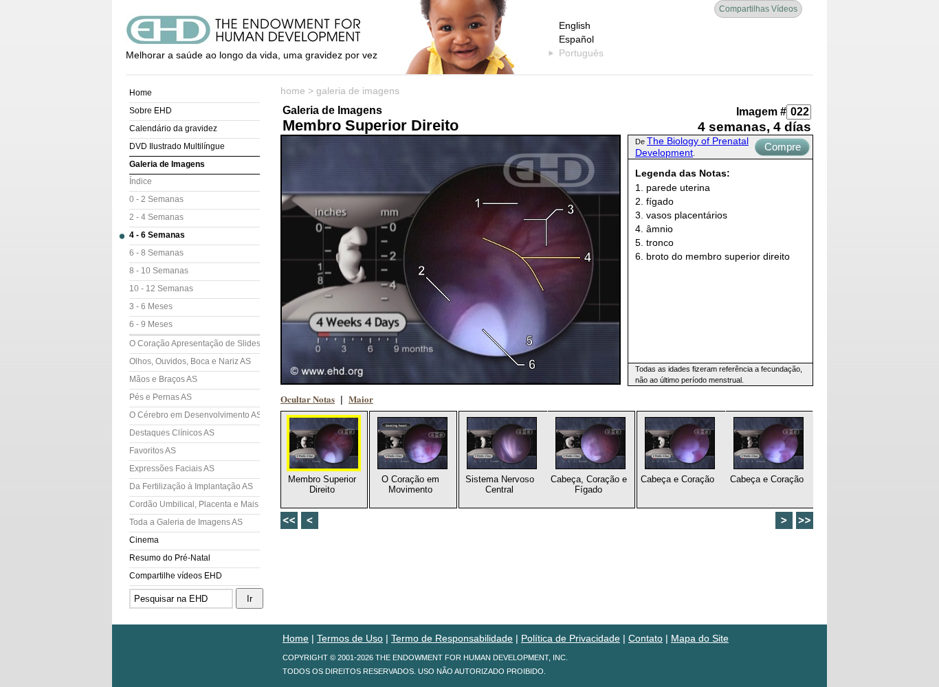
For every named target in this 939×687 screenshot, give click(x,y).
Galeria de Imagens (167, 164)
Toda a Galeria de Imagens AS (186, 522)
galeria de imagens (357, 90)
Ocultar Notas (307, 398)
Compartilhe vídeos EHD (175, 576)
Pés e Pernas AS (160, 397)
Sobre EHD (150, 110)
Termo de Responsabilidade (452, 638)
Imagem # (761, 111)
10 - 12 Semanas (161, 288)
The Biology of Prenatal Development (692, 146)
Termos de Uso (350, 638)
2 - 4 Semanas (156, 217)
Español (576, 39)
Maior (361, 398)
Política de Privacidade (570, 638)
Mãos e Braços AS (163, 379)
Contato (645, 638)
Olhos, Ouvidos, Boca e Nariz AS (190, 361)
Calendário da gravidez (173, 128)
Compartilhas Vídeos (758, 9)
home (292, 90)
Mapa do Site (700, 638)
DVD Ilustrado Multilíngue (177, 146)
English (574, 25)
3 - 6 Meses (151, 306)
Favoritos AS (152, 450)
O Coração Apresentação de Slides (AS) (194, 343)
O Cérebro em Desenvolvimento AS (194, 415)
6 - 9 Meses (151, 324)
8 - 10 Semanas (158, 270)
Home (140, 93)
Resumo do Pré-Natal (169, 558)
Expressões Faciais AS (171, 468)
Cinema (144, 540)
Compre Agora (782, 148)
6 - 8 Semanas (156, 253)
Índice (140, 181)
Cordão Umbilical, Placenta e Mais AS (194, 504)
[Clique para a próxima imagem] (450, 260)
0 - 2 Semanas (156, 199)
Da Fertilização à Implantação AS (191, 486)
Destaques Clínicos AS (171, 433)
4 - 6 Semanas (157, 235)
